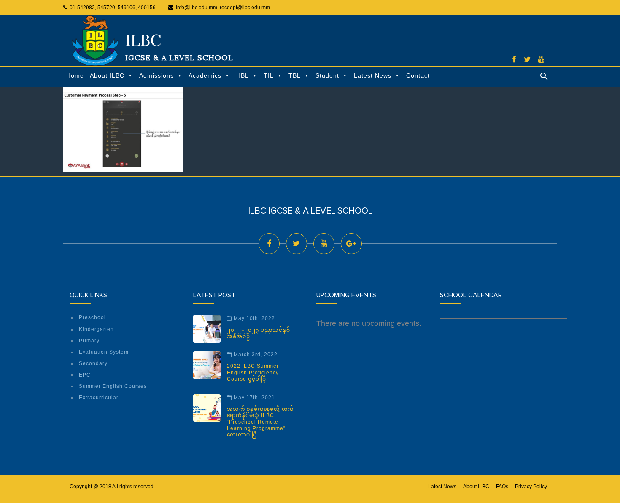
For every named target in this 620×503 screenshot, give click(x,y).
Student (327, 75)
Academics (205, 75)
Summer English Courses (113, 386)
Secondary (93, 363)
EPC (85, 375)
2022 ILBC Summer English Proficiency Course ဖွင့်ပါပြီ (253, 372)
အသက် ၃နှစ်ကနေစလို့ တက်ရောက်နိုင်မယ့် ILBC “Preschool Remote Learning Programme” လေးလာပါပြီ (260, 422)
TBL (294, 75)
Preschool (92, 317)
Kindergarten (96, 329)
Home (75, 75)
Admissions (156, 75)
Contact (418, 75)
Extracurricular (99, 398)
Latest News (372, 75)
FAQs (502, 487)
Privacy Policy (531, 487)
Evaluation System (104, 352)
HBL (242, 75)
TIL (269, 75)
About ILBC (107, 75)
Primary (89, 341)
